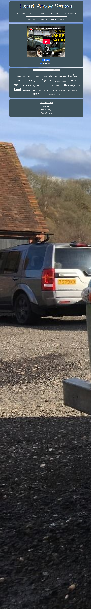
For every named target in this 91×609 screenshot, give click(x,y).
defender (47, 80)
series (72, 75)
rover (16, 85)
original (26, 90)
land (17, 89)
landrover (28, 76)
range (72, 80)
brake (43, 86)
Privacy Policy (46, 110)
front (50, 85)
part (59, 94)
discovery (69, 85)
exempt (62, 90)
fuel (48, 90)
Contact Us (46, 106)
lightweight (36, 86)
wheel (58, 85)
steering (64, 81)
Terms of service (46, 113)
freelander (62, 76)
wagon (37, 76)
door (34, 90)
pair (69, 90)
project (44, 76)
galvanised (44, 95)
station (55, 90)
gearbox (42, 90)
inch (78, 86)
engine (18, 76)
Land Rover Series (46, 103)
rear (29, 80)
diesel (36, 93)
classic (57, 81)
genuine (27, 85)
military (75, 90)
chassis (53, 76)
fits (36, 80)
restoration (52, 94)
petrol (21, 80)
